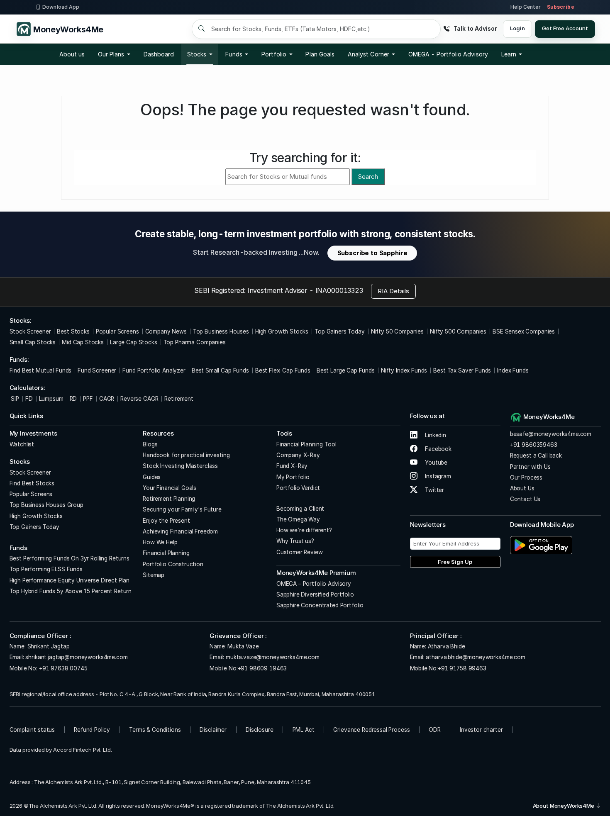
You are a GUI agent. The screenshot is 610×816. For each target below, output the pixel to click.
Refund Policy (92, 729)
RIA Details (393, 291)
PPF (88, 398)
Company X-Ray (298, 455)
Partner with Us (530, 466)
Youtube (435, 462)
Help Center (525, 7)
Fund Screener (97, 370)
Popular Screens (117, 331)
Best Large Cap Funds (346, 370)
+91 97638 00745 (62, 668)
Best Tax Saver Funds (462, 370)
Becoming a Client (300, 508)
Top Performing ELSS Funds (46, 569)
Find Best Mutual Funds (41, 370)
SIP (14, 398)
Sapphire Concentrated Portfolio (320, 605)
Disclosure (259, 729)
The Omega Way (298, 519)
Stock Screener (30, 331)
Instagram (437, 476)
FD (29, 398)
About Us (522, 488)
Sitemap (153, 575)
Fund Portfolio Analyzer (153, 370)
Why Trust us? (295, 541)
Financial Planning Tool (306, 444)
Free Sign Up (455, 561)
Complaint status (32, 729)
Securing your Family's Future (182, 509)
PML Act (304, 729)
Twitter (433, 490)
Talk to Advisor (475, 28)
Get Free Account (565, 28)
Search (368, 176)
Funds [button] (233, 54)
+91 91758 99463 (462, 668)
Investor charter (481, 729)
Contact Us (525, 499)
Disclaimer (213, 729)
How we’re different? (304, 530)
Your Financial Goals (169, 488)
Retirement (178, 398)
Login (517, 28)
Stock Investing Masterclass (180, 466)
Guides (152, 477)
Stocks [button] (196, 54)
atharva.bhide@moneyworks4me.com (475, 657)
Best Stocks (73, 331)
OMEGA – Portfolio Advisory (313, 583)
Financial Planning (166, 553)
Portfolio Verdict (298, 488)
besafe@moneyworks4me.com (550, 434)
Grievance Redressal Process (371, 729)
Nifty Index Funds (404, 370)
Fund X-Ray (292, 466)
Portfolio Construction (173, 564)
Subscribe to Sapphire (372, 253)
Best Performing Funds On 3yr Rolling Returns (69, 558)
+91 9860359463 (533, 444)
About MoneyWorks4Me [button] (564, 805)
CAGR (106, 398)
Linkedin (434, 435)
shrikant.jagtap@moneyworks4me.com (76, 657)
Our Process (526, 477)
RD (73, 398)
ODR (435, 729)
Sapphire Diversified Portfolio (315, 594)
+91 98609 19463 (262, 668)
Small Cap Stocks (33, 342)
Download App (60, 7)
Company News (166, 331)
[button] (448, 54)
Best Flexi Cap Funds (282, 370)
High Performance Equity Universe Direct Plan (69, 580)
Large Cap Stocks (133, 342)
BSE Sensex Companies (524, 331)
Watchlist (22, 444)
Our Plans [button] (111, 54)
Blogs (150, 444)
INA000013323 (339, 290)
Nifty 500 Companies (458, 331)
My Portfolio (293, 477)
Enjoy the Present (166, 520)
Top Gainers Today (339, 331)
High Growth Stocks (281, 331)
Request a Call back (536, 455)
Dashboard (159, 54)
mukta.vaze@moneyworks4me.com (273, 657)
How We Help (160, 542)
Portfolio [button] (274, 54)
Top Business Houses (221, 331)
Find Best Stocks (32, 483)
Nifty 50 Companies (397, 331)
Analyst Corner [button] (368, 54)
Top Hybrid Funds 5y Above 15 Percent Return (71, 591)
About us (72, 54)
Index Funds (512, 370)
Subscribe (560, 7)
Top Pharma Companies (194, 342)
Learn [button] (508, 54)
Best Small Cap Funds (220, 370)
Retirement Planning (169, 498)
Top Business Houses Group (46, 505)
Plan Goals (319, 54)
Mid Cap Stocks (83, 342)
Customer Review (299, 552)
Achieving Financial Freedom (180, 531)
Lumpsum (51, 398)
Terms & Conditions (155, 729)
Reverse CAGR (139, 398)
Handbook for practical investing (186, 455)
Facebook (437, 449)
